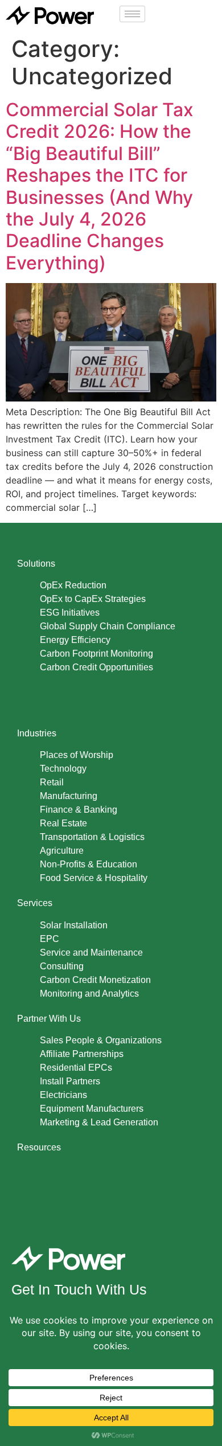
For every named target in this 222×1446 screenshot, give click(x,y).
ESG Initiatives (70, 612)
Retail (52, 782)
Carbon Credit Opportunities (96, 667)
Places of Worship (76, 755)
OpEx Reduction (73, 585)
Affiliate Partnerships (82, 1054)
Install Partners (70, 1081)
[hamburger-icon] (132, 14)
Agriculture (62, 850)
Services (34, 903)
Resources (39, 1147)
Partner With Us (49, 1018)
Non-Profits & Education (88, 864)
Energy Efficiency (75, 640)
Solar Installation (74, 925)
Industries (36, 733)
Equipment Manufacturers (91, 1108)
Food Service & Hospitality (93, 878)
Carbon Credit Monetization (95, 980)
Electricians (63, 1095)
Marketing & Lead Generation (99, 1122)
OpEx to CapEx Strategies (93, 599)
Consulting (62, 966)
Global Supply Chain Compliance (107, 626)
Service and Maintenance (91, 952)
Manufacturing (68, 796)
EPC (49, 939)
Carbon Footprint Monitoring (96, 653)
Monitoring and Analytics (89, 993)
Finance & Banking (78, 809)
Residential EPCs (76, 1067)
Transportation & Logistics (92, 837)
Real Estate (63, 823)
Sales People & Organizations (101, 1040)
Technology (63, 768)
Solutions (36, 563)
